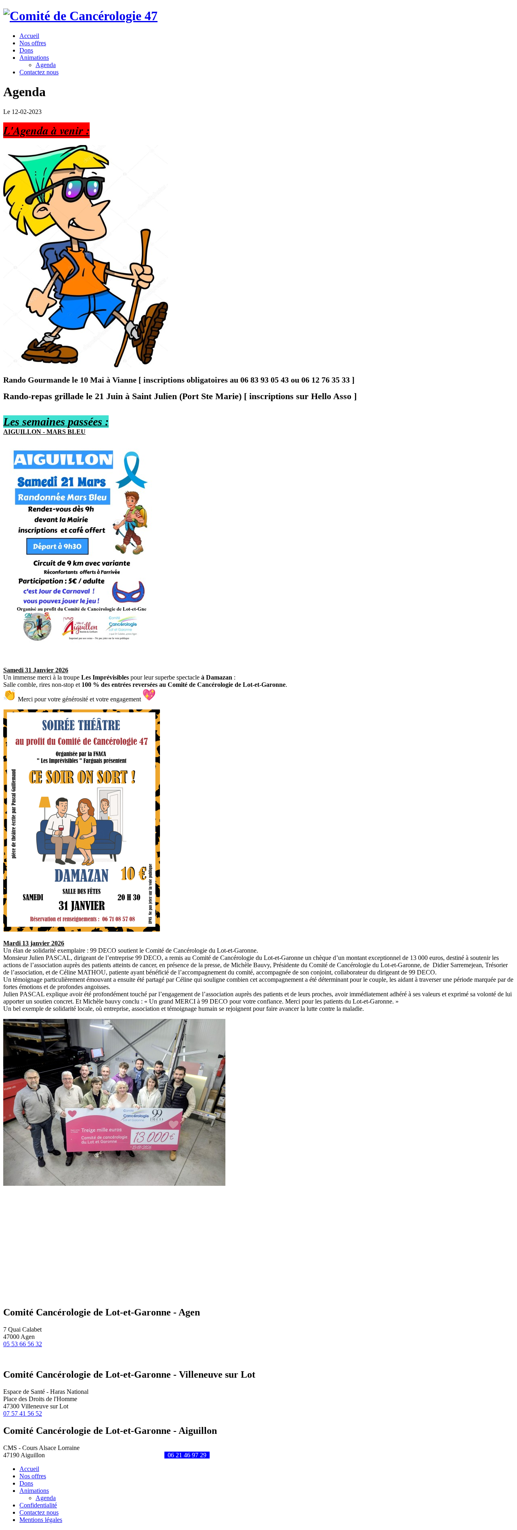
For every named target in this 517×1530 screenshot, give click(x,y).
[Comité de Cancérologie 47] (80, 15)
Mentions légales (40, 1519)
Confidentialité (38, 1505)
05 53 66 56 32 (22, 1344)
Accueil (29, 1468)
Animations (34, 1490)
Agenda (46, 64)
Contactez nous (39, 1512)
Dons (26, 1483)
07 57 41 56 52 (22, 1413)
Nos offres (32, 1476)
